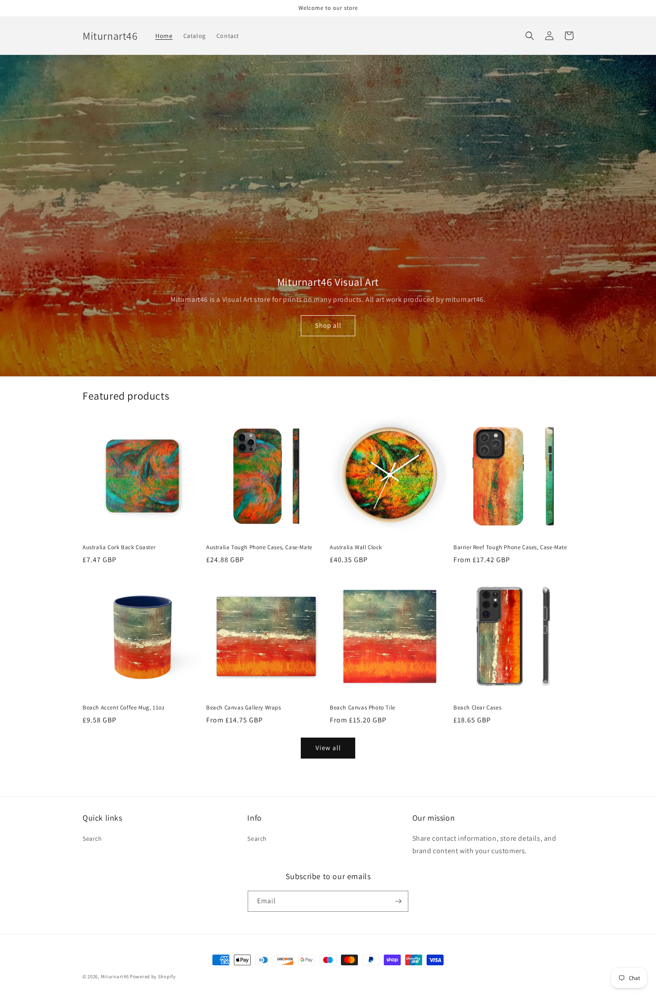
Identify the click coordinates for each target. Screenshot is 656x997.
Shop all (328, 325)
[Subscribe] (398, 901)
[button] (530, 36)
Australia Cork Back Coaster (119, 547)
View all (328, 747)
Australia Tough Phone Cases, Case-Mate (259, 547)
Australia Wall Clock (356, 547)
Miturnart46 (115, 976)
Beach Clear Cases (477, 707)
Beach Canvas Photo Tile (362, 707)
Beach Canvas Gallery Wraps (243, 707)
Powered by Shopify (153, 976)
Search (92, 838)
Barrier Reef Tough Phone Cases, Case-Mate (510, 547)
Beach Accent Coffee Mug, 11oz (123, 707)
